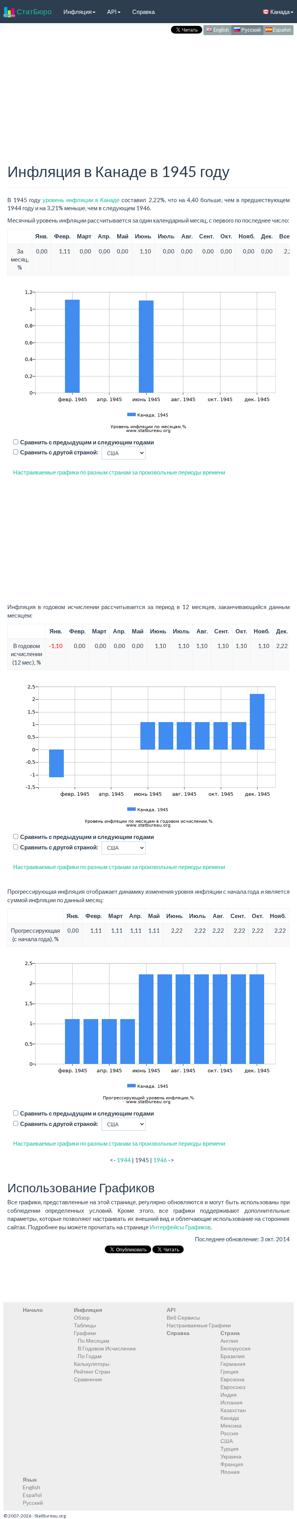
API (112, 11)
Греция (229, 1371)
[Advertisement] (148, 91)
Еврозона (232, 1379)
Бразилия (232, 1356)
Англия (229, 1340)
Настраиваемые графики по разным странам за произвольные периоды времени (119, 472)
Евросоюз (232, 1387)
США (226, 1441)
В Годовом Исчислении (107, 1348)
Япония (230, 1471)
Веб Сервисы (183, 1317)
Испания (231, 1402)
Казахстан (233, 1410)
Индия (228, 1394)
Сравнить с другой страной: (59, 452)
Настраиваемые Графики (199, 1325)
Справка (143, 11)
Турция (229, 1448)
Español (281, 30)
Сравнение (88, 1379)
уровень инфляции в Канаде (81, 199)
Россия (229, 1433)
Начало (33, 1309)
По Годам (90, 1356)
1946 (160, 1159)
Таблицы (85, 1325)
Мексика (231, 1425)
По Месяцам (93, 1340)
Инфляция (77, 11)
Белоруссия (235, 1348)
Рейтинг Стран (92, 1371)
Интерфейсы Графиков (180, 1227)
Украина (230, 1456)
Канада (229, 1417)
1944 (124, 1159)
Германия (233, 1363)
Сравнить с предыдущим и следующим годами (87, 442)
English (220, 30)
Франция (231, 1464)
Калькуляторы (91, 1363)
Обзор (82, 1317)
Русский (250, 30)
